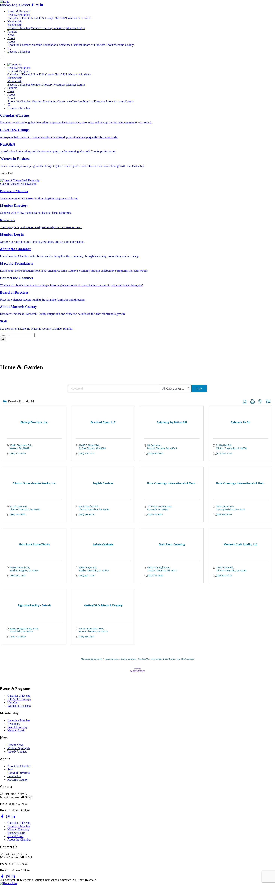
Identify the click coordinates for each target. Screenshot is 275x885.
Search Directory (17, 727)
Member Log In (75, 28)
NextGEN (61, 18)
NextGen (12, 702)
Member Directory (42, 28)
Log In (16, 5)
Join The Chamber (185, 658)
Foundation (14, 776)
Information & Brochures (163, 658)
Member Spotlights (18, 748)
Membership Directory (92, 658)
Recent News (15, 744)
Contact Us (143, 658)
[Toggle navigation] (20, 64)
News (10, 34)
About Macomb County (120, 45)
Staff (10, 769)
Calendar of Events (18, 18)
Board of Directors (94, 45)
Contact (25, 5)
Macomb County (17, 779)
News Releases (112, 658)
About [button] (11, 38)
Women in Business (79, 18)
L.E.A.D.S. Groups (42, 18)
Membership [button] (14, 21)
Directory (5, 5)
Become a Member (18, 28)
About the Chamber (19, 45)
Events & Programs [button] (18, 11)
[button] (9, 48)
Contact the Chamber (69, 45)
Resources (59, 28)
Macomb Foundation (44, 45)
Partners (12, 31)
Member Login (16, 730)
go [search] (200, 388)
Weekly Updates (17, 751)
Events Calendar (128, 658)
